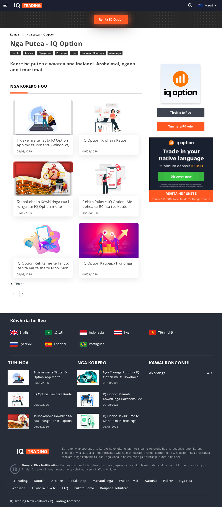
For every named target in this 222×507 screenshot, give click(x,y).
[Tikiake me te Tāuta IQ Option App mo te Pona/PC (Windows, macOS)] (43, 117)
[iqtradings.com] (27, 5)
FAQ (65, 488)
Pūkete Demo (84, 488)
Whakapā (19, 488)
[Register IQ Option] (181, 163)
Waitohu (150, 481)
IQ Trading (20, 481)
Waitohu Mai (128, 481)
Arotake (57, 481)
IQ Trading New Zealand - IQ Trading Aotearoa (45, 501)
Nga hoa (185, 481)
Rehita (16, 53)
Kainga (15, 34)
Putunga (61, 53)
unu (74, 53)
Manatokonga (103, 481)
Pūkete (168, 481)
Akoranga (115, 53)
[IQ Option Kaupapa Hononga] (108, 240)
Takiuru (29, 53)
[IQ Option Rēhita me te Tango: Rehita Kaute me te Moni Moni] (43, 240)
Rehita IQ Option (111, 19)
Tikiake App (78, 481)
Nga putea (45, 53)
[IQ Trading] (33, 451)
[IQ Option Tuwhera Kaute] (108, 117)
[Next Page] (22, 294)
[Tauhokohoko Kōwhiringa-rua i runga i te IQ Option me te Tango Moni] (43, 178)
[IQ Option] (180, 102)
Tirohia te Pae (180, 112)
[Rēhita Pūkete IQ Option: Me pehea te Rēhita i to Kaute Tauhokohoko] (108, 178)
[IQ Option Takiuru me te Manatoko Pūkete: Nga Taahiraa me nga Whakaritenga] (88, 421)
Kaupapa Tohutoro (114, 488)
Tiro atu (19, 284)
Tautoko (39, 481)
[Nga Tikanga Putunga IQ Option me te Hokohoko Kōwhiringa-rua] (88, 377)
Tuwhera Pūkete (180, 126)
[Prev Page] (13, 294)
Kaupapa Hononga (93, 53)
